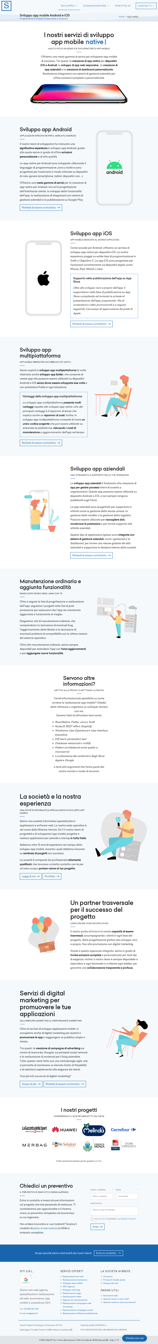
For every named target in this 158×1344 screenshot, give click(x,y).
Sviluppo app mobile (73, 1283)
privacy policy (128, 1219)
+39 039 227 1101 (31, 1309)
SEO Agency (69, 1286)
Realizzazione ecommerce (75, 1280)
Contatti (145, 6)
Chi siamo (108, 1276)
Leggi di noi (28, 876)
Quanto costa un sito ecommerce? (119, 1302)
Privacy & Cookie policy (114, 1280)
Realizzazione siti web (73, 1276)
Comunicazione (94, 5)
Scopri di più (29, 1084)
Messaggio (96, 1203)
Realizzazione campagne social (78, 1310)
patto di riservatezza (45, 1228)
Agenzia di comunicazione (75, 1300)
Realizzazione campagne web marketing (77, 1305)
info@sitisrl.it (32, 1313)
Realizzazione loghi (72, 1293)
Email (118, 1190)
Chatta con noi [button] (135, 1338)
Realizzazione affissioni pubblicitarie (80, 1313)
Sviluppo (67, 5)
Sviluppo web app (71, 1290)
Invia (95, 1226)
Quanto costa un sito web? (116, 1299)
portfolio (98, 1161)
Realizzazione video (72, 1296)
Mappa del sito (110, 1283)
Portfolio (123, 5)
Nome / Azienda (98, 1190)
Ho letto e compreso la (115, 1219)
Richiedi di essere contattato (39, 207)
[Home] (6, 6)
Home (121, 17)
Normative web (110, 1295)
